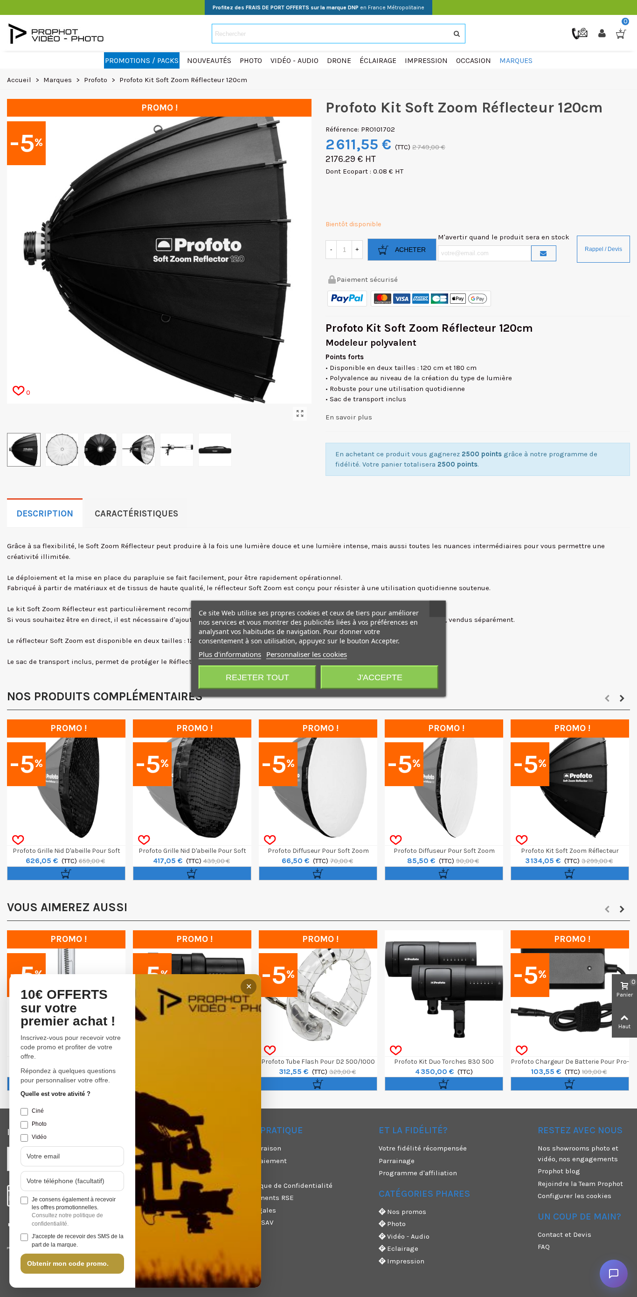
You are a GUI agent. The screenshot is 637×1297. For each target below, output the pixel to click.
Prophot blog (559, 1171)
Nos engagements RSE (256, 1197)
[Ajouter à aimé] (18, 840)
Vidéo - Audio (408, 1236)
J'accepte (379, 677)
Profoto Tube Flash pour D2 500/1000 (318, 1062)
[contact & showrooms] (580, 33)
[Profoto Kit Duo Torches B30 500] (444, 989)
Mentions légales (247, 1210)
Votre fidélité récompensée (423, 1148)
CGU (225, 1173)
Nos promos (406, 1211)
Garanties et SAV (246, 1222)
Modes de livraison (250, 1148)
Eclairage (402, 1248)
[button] (607, 698)
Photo (396, 1224)
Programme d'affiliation (418, 1173)
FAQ (544, 1246)
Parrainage (397, 1161)
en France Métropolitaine (318, 7)
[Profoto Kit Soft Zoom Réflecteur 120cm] (300, 414)
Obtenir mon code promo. (68, 1263)
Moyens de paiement (253, 1161)
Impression (405, 1261)
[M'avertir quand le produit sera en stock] (543, 253)
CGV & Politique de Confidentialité (275, 1185)
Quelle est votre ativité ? (55, 1093)
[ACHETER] (66, 873)
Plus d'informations (230, 654)
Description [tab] (44, 514)
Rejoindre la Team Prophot (580, 1183)
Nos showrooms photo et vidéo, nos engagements (578, 1153)
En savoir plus (348, 417)
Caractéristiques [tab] (136, 514)
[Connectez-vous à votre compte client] (603, 34)
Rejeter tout (257, 677)
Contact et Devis (564, 1234)
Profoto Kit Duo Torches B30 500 (444, 1062)
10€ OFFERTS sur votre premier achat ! (68, 1008)
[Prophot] (58, 33)
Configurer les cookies (574, 1196)
